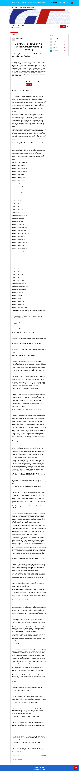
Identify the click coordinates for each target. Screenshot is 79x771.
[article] (28, 400)
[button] (23, 2)
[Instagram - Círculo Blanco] (67, 2)
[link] (14, 31)
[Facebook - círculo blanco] (60, 2)
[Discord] (63, 2)
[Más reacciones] (17, 755)
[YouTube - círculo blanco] (65, 2)
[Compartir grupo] (68, 26)
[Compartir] (45, 38)
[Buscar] (57, 26)
